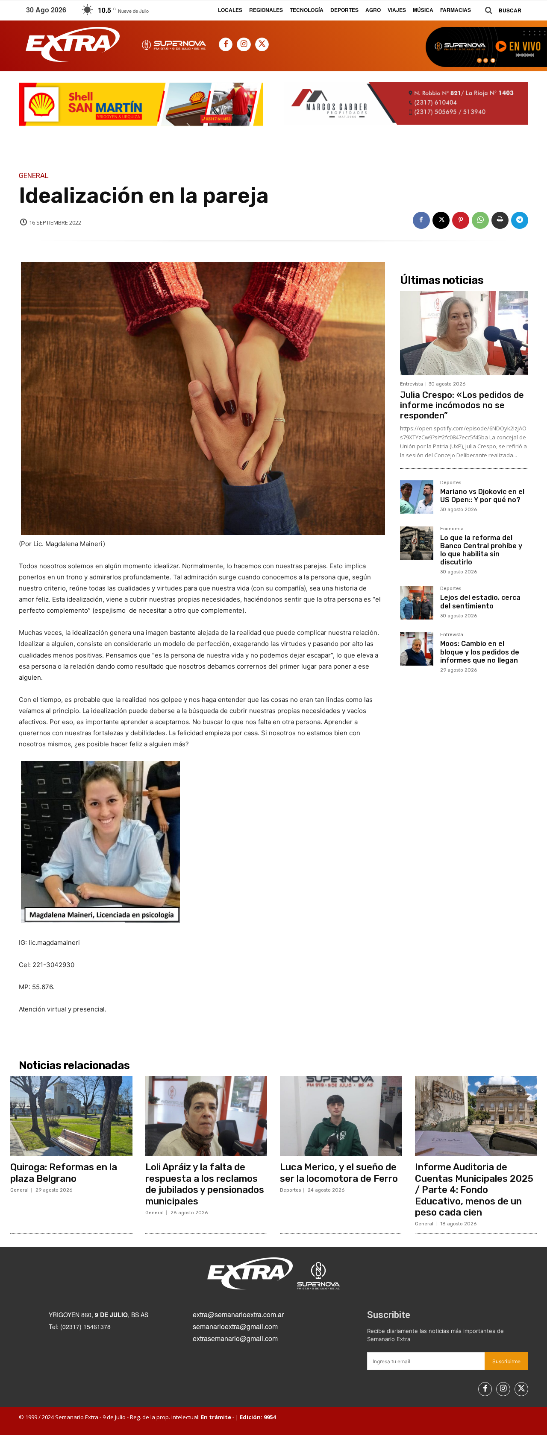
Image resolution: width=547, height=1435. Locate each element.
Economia (452, 529)
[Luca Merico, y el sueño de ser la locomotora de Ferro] (341, 1116)
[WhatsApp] (480, 220)
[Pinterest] (460, 220)
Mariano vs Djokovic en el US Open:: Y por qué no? (482, 496)
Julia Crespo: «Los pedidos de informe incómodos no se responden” (462, 405)
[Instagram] (243, 44)
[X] (262, 44)
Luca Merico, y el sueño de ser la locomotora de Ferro (339, 1172)
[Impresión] (500, 220)
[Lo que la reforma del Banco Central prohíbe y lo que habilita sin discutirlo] (416, 543)
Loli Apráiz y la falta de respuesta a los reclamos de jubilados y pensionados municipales (204, 1184)
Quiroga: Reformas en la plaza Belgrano (63, 1172)
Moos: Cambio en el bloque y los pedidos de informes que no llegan (479, 652)
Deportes (450, 482)
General (34, 175)
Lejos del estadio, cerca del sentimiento (480, 601)
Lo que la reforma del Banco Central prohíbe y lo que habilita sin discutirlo (481, 550)
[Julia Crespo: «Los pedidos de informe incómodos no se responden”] (464, 333)
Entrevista (411, 384)
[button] (500, 10)
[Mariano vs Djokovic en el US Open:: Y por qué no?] (416, 497)
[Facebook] (225, 44)
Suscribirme (506, 1361)
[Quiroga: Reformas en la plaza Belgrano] (71, 1116)
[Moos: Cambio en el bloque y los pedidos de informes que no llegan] (416, 649)
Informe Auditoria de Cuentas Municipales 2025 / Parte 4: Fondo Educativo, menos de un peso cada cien (474, 1189)
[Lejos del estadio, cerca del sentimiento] (416, 603)
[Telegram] (519, 220)
